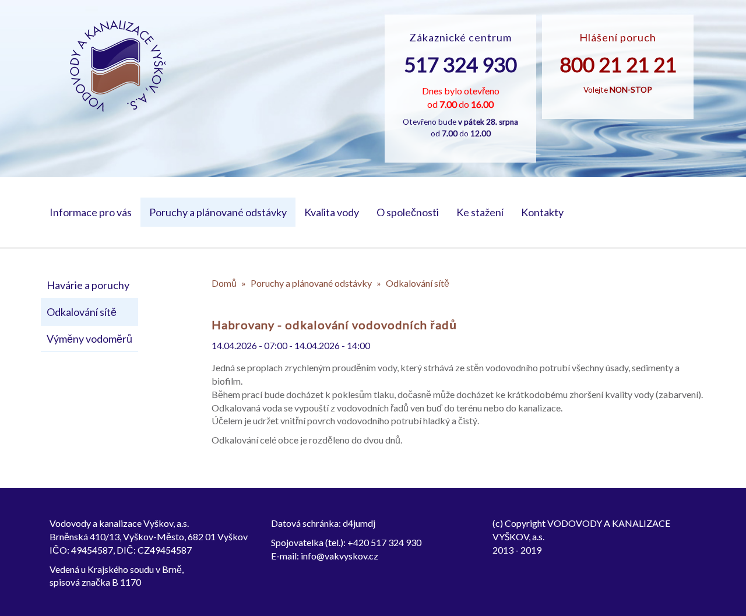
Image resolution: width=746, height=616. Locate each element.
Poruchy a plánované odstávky (218, 212)
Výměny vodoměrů (89, 338)
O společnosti (407, 212)
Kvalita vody (331, 212)
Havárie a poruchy (88, 285)
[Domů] (118, 66)
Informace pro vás (91, 212)
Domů (224, 282)
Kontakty (542, 212)
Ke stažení (480, 212)
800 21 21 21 (618, 64)
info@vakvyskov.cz (339, 555)
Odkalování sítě (82, 311)
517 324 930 (460, 64)
